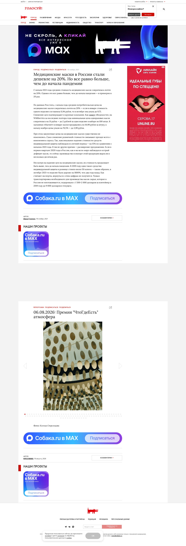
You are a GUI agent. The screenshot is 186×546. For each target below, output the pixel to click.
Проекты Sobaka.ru (156, 2)
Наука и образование (115, 23)
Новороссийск (140, 2)
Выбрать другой (134, 14)
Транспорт (99, 23)
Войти (23, 2)
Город (34, 17)
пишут (92, 115)
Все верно (148, 14)
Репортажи (39, 307)
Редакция (92, 519)
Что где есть (80, 17)
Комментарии (106, 218)
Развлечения (45, 17)
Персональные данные (120, 519)
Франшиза (103, 519)
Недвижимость (72, 23)
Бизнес (32, 23)
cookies (69, 538)
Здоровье (107, 17)
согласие (60, 536)
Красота (68, 17)
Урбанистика (43, 23)
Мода (57, 17)
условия (48, 536)
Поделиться (60, 70)
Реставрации (58, 23)
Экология (94, 17)
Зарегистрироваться (35, 2)
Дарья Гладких (29, 219)
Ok (93, 536)
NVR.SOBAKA (28, 459)
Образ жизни (121, 17)
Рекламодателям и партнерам (72, 519)
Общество (87, 23)
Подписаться (47, 70)
